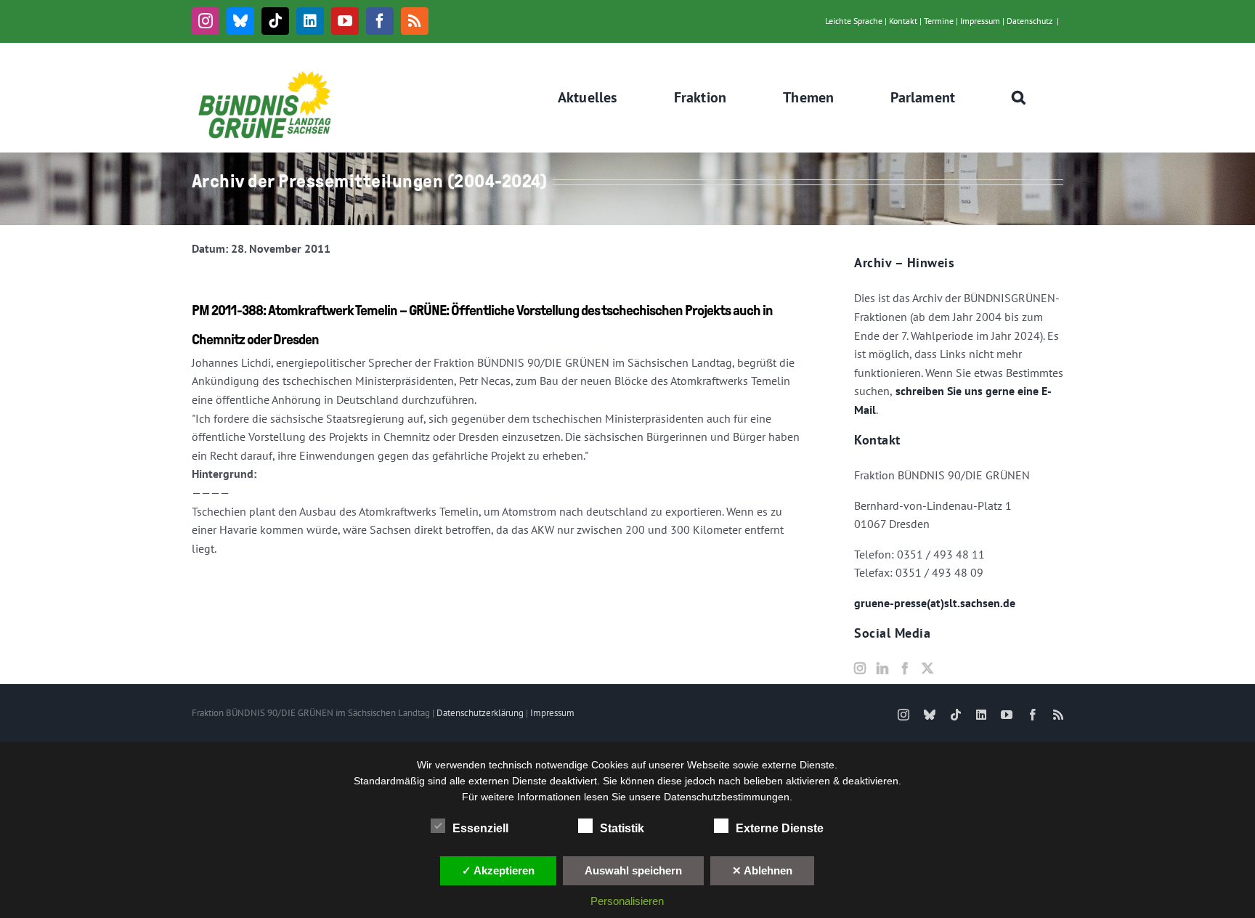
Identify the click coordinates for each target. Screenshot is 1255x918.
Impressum (980, 20)
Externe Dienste (780, 828)
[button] (1019, 97)
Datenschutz (1029, 20)
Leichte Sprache (853, 20)
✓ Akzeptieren (498, 870)
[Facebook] (905, 668)
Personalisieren (627, 901)
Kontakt (903, 20)
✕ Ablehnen (762, 870)
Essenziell (480, 828)
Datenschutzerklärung (480, 713)
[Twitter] (927, 668)
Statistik (622, 828)
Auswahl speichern (633, 870)
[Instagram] (860, 668)
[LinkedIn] (882, 668)
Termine (939, 20)
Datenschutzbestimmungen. (728, 797)
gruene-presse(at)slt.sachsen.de (934, 603)
